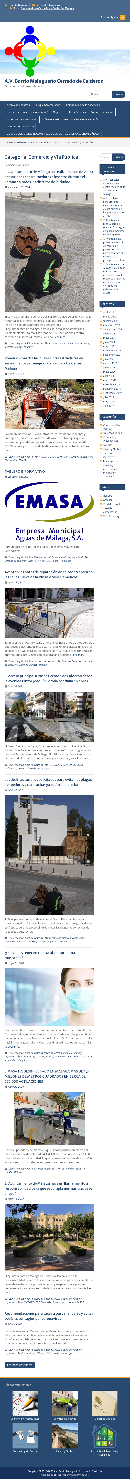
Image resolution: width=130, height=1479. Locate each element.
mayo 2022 (109, 346)
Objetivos (58, 112)
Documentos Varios (101, 112)
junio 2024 (109, 333)
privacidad (72, 1474)
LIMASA (8, 1172)
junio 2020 (109, 367)
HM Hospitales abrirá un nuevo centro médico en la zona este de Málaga (114, 187)
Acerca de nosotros (18, 105)
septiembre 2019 (112, 392)
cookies (84, 1474)
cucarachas (78, 938)
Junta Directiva (77, 112)
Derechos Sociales (113, 432)
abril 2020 (108, 376)
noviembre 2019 (112, 388)
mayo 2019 (109, 401)
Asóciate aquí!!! (50, 119)
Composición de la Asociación (83, 105)
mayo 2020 (109, 371)
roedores (28, 347)
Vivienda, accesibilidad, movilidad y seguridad (58, 557)
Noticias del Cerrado (18, 126)
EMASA (22, 460)
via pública (65, 560)
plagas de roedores (57, 941)
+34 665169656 (17, 5)
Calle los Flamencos (72, 661)
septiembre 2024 (112, 329)
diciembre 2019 (111, 384)
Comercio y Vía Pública (21, 343)
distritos (84, 343)
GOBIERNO (60, 1056)
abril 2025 (108, 312)
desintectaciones (13, 941)
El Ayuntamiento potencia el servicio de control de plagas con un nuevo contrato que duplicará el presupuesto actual (114, 249)
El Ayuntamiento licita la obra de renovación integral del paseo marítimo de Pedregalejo (114, 227)
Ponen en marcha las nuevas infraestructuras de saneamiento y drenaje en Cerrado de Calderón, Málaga (44, 363)
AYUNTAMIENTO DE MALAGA (64, 343)
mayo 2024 (109, 337)
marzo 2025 (109, 316)
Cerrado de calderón (81, 456)
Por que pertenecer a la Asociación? (27, 112)
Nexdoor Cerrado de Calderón (81, 119)
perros (72, 1353)
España (49, 1056)
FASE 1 (80, 1302)
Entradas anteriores (19, 1365)
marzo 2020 (109, 380)
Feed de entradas (112, 504)
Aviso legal (46, 1474)
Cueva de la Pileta (27, 664)
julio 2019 (108, 397)
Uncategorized (111, 461)
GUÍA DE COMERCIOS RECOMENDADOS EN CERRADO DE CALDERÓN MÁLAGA (53, 133)
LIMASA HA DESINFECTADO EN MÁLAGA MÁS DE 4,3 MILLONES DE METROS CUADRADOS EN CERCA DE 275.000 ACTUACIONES (47, 1076)
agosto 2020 (110, 363)
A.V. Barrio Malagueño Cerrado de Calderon (54, 81)
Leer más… (60, 337)
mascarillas (73, 1056)
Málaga (18, 347)
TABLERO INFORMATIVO (25, 471)
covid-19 (40, 1056)
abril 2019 (108, 405)
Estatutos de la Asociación (22, 119)
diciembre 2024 (111, 325)
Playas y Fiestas (112, 449)
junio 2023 (109, 342)
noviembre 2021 (112, 350)
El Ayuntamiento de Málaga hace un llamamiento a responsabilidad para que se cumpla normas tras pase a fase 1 (48, 1188)
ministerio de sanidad (56, 1353)
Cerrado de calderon (60, 938)
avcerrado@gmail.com (49, 5)
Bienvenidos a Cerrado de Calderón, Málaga (47, 8)
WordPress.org (111, 516)
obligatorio (23, 1060)
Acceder (107, 499)
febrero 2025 (110, 320)
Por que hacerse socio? (48, 105)
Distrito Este (11, 460)
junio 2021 (109, 359)
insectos (9, 347)
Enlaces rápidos (109, 17)
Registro (107, 495)
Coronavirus (27, 1056)
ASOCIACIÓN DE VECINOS (62, 764)
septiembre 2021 (112, 354)
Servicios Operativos (45, 661)
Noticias (38, 343)
